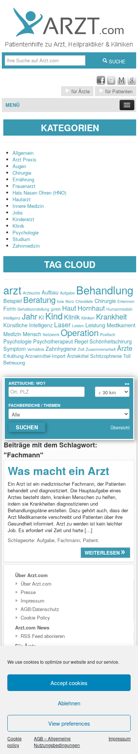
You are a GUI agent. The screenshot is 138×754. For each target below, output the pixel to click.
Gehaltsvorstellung (33, 309)
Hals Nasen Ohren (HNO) (39, 192)
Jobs (18, 212)
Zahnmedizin (26, 245)
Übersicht (120, 427)
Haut (69, 308)
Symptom (14, 348)
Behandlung (104, 289)
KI (41, 317)
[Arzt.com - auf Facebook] (100, 82)
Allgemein (23, 152)
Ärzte (124, 348)
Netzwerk (51, 334)
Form (9, 308)
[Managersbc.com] (121, 82)
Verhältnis (35, 349)
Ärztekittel (78, 355)
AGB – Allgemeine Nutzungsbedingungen (57, 741)
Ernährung (23, 179)
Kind (54, 316)
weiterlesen (103, 552)
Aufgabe (67, 293)
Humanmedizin (119, 309)
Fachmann (68, 540)
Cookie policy (14, 741)
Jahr (29, 316)
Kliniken (88, 318)
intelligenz (11, 318)
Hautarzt (22, 199)
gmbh (56, 309)
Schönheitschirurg (110, 341)
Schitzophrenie (106, 355)
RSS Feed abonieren (43, 635)
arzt (12, 289)
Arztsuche (31, 293)
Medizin (12, 334)
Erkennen (125, 301)
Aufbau (50, 292)
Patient (90, 540)
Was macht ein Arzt (58, 470)
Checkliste (84, 301)
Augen (19, 166)
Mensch (32, 334)
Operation (80, 332)
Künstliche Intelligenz (28, 325)
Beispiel (12, 300)
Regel (81, 341)
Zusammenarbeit (101, 349)
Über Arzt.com (36, 583)
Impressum (120, 738)
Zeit (81, 349)
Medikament (121, 325)
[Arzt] (69, 48)
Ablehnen (69, 703)
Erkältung (13, 355)
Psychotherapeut (53, 341)
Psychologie (26, 232)
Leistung (95, 325)
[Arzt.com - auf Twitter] (111, 82)
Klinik (18, 225)
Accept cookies (69, 683)
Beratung (39, 299)
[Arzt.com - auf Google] (131, 82)
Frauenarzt (24, 185)
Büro (70, 301)
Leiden (78, 325)
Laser (62, 324)
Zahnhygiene (61, 348)
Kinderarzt (23, 219)
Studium (21, 238)
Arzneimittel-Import (45, 355)
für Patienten (118, 91)
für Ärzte (80, 91)
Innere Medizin (28, 205)
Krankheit (111, 316)
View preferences (69, 723)
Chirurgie (22, 172)
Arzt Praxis (24, 159)
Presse (28, 592)
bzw (60, 301)
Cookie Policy (35, 617)
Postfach (107, 334)
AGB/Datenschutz (40, 608)
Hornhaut (91, 308)
